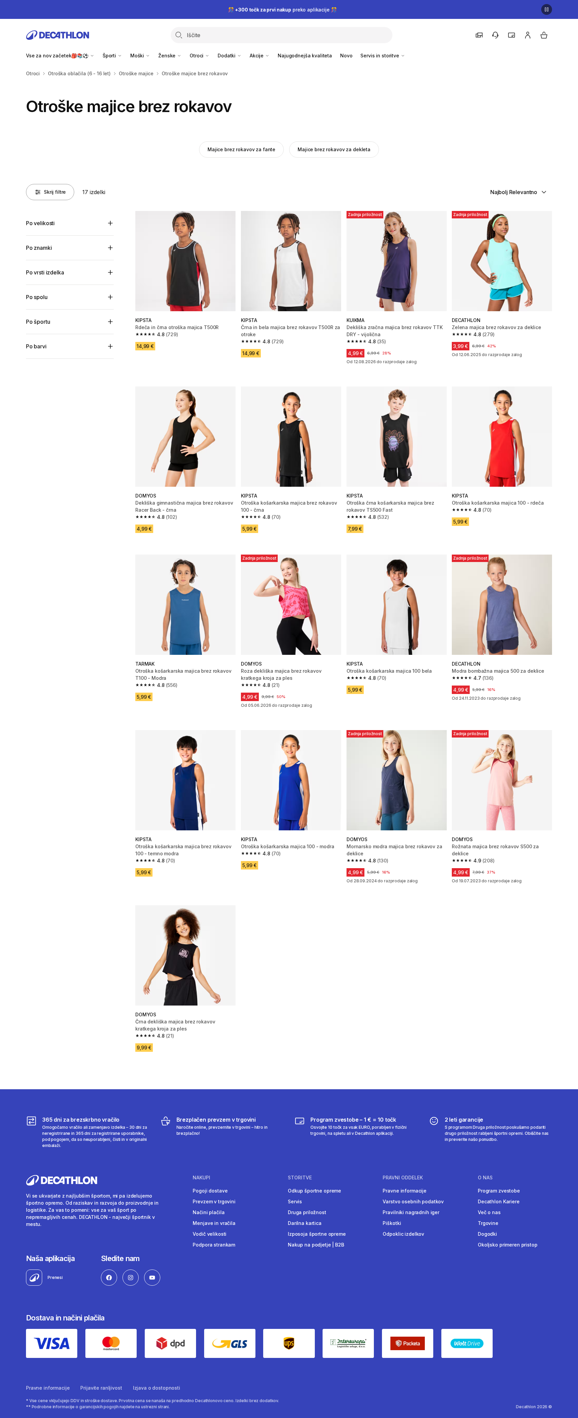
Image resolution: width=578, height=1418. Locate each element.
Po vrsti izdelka (45, 272)
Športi (110, 55)
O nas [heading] (485, 1177)
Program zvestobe (499, 1191)
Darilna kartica (305, 1223)
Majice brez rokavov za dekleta (334, 149)
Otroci (197, 55)
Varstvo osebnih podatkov (413, 1201)
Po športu (38, 321)
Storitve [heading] (300, 1177)
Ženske (167, 55)
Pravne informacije (404, 1191)
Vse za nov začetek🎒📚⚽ (58, 55)
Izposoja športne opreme (317, 1234)
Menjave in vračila (214, 1223)
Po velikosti (40, 223)
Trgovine (488, 1223)
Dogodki (487, 1234)
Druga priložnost (307, 1212)
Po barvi (36, 346)
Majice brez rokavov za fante (241, 149)
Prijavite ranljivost (101, 1388)
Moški (137, 55)
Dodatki (227, 55)
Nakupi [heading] (201, 1177)
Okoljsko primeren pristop (508, 1245)
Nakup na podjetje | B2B (316, 1245)
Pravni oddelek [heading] (403, 1177)
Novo (346, 55)
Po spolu (37, 297)
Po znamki (39, 247)
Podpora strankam (214, 1245)
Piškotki (392, 1223)
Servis (295, 1201)
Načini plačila (208, 1212)
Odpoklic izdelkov (403, 1234)
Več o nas (489, 1212)
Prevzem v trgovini (214, 1201)
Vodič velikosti (209, 1234)
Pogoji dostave (210, 1191)
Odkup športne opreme (314, 1191)
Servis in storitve (380, 55)
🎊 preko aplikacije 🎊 (282, 9)
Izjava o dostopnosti (156, 1388)
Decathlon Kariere (499, 1201)
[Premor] (546, 9)
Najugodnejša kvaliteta (305, 55)
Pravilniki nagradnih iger (411, 1212)
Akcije (257, 55)
